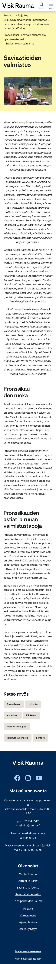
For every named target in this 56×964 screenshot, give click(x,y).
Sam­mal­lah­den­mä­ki (28, 894)
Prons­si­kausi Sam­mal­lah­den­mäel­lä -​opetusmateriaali (26, 37)
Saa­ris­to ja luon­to (28, 887)
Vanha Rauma (28, 874)
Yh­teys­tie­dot (28, 915)
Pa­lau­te (28, 908)
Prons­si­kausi (13, 704)
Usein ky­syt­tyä (28, 929)
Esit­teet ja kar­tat (28, 881)
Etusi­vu (8, 15)
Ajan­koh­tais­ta (28, 922)
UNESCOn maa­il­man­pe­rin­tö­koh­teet (25, 20)
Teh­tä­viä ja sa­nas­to (17, 737)
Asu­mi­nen (12, 715)
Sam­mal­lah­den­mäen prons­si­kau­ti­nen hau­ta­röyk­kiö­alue (26, 26)
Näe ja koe (22, 15)
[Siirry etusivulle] (18, 5)
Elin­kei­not (31, 715)
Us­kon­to (33, 704)
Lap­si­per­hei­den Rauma (28, 901)
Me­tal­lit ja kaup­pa (16, 726)
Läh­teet (40, 737)
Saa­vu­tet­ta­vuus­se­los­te (28, 951)
